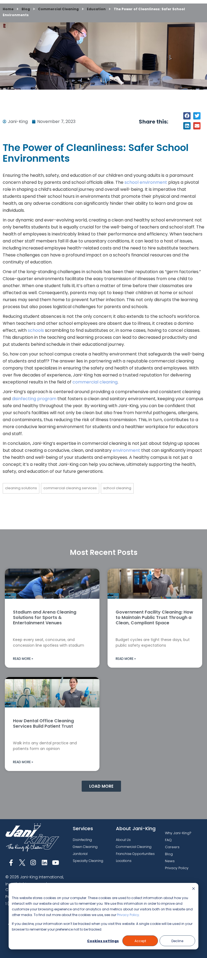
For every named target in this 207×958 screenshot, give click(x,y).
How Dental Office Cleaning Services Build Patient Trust (43, 723)
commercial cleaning (95, 382)
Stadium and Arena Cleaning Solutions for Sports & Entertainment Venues (44, 617)
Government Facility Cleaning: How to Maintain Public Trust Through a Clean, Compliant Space (154, 617)
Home (8, 9)
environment (126, 450)
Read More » (23, 658)
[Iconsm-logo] (21, 862)
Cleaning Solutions (21, 488)
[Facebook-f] (10, 862)
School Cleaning (117, 488)
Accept (140, 941)
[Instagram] (33, 862)
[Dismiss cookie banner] (193, 889)
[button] (187, 115)
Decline (177, 941)
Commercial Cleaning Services (70, 488)
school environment (146, 182)
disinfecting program (34, 399)
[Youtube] (55, 862)
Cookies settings (103, 941)
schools (36, 330)
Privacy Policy (128, 915)
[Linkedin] (44, 862)
